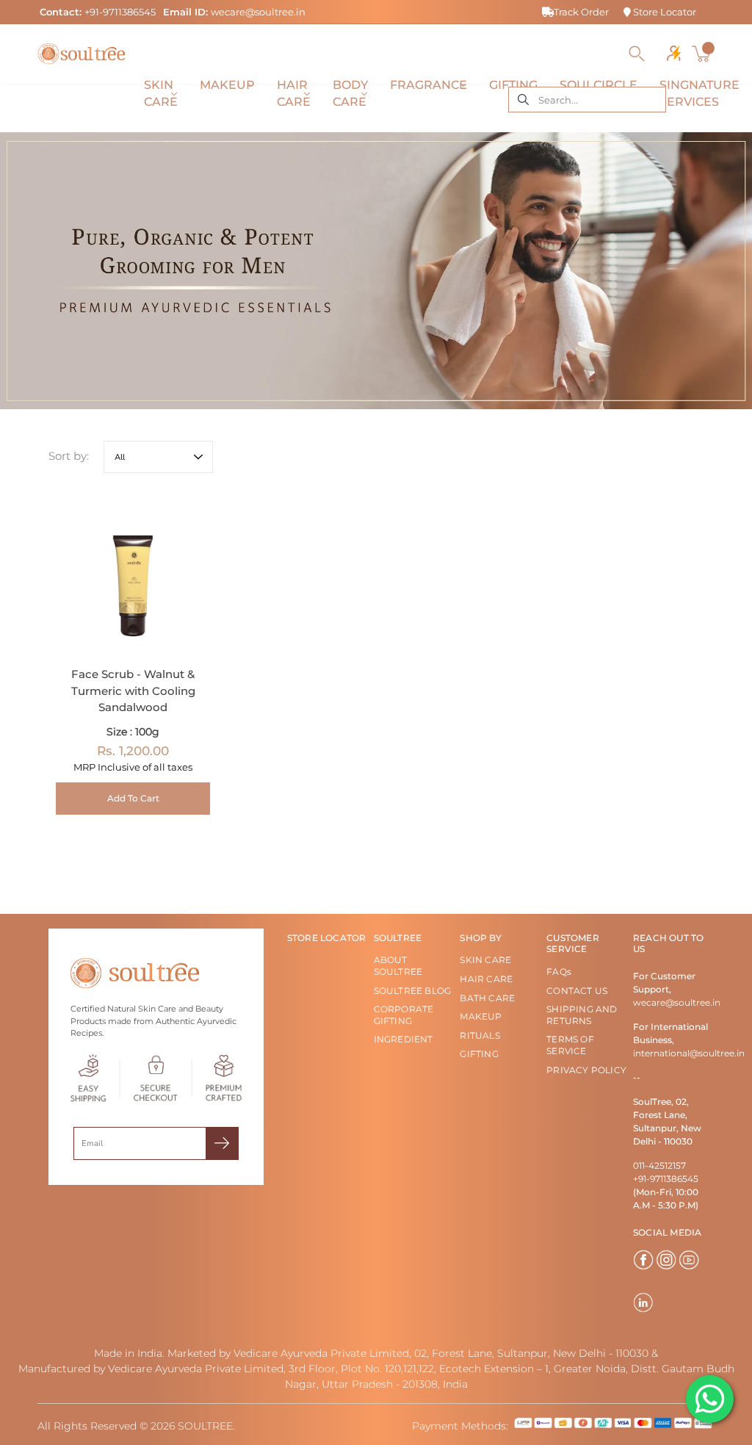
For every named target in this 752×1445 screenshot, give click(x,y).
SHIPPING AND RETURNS (581, 1014)
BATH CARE (487, 997)
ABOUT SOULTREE (398, 965)
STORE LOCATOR (326, 937)
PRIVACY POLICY (586, 1069)
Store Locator (663, 12)
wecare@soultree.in (258, 12)
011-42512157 (659, 1165)
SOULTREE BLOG (413, 990)
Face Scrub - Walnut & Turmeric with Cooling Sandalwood (133, 691)
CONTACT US (576, 990)
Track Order (581, 12)
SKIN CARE (485, 959)
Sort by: (68, 456)
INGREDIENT (403, 1039)
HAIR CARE (486, 978)
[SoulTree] (81, 53)
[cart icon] (703, 53)
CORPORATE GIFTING (404, 1014)
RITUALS (479, 1035)
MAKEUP (481, 1016)
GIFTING (479, 1053)
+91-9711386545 (120, 12)
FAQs (558, 971)
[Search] (636, 53)
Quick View (132, 574)
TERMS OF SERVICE (570, 1045)
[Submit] (222, 1143)
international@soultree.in (689, 1053)
